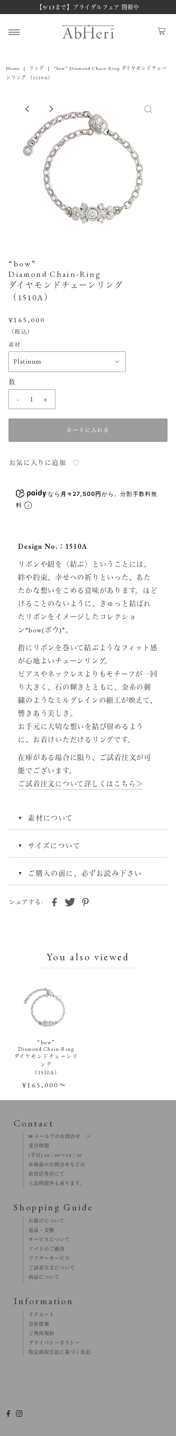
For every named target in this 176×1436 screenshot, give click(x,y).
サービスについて (46, 1240)
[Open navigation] (14, 32)
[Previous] (27, 109)
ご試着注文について (49, 1268)
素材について (50, 817)
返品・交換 (38, 1230)
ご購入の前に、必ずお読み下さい (85, 873)
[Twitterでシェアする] (70, 901)
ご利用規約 (38, 1333)
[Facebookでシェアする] (54, 901)
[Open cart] (161, 32)
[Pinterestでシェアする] (85, 901)
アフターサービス (46, 1258)
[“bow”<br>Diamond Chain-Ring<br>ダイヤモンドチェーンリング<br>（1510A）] (46, 1008)
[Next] (50, 109)
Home (13, 68)
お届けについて (44, 1221)
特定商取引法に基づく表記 (57, 1352)
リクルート (38, 1315)
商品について (41, 1277)
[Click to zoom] (148, 109)
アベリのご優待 (44, 1249)
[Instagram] (19, 1415)
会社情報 (36, 1324)
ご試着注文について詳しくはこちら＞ (80, 783)
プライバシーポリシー (51, 1343)
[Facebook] (8, 1415)
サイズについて (54, 845)
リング (36, 68)
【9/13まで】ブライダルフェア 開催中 (88, 7)
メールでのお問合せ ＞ (62, 1136)
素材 (14, 345)
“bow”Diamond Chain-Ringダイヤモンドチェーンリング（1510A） (46, 1057)
